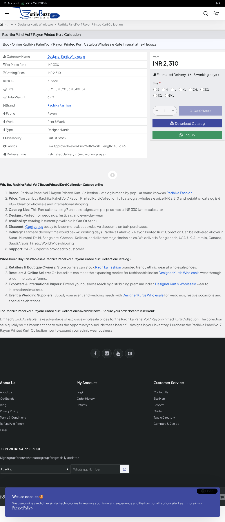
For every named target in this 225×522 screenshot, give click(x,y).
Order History (86, 398)
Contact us (34, 226)
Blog (3, 405)
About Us (6, 392)
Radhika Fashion (59, 105)
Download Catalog (190, 123)
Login (80, 392)
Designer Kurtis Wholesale (35, 24)
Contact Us (161, 392)
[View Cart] (216, 13)
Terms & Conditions (13, 417)
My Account (87, 382)
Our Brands (7, 398)
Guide (158, 411)
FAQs (3, 430)
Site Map (159, 398)
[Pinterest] (129, 353)
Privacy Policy (22, 507)
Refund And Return (12, 423)
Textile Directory (164, 417)
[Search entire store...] (205, 13)
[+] (173, 110)
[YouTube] (118, 353)
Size (155, 83)
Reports (159, 405)
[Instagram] (107, 353)
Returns (82, 405)
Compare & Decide (166, 423)
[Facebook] (95, 353)
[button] (200, 111)
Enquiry (189, 135)
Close (209, 491)
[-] (156, 110)
